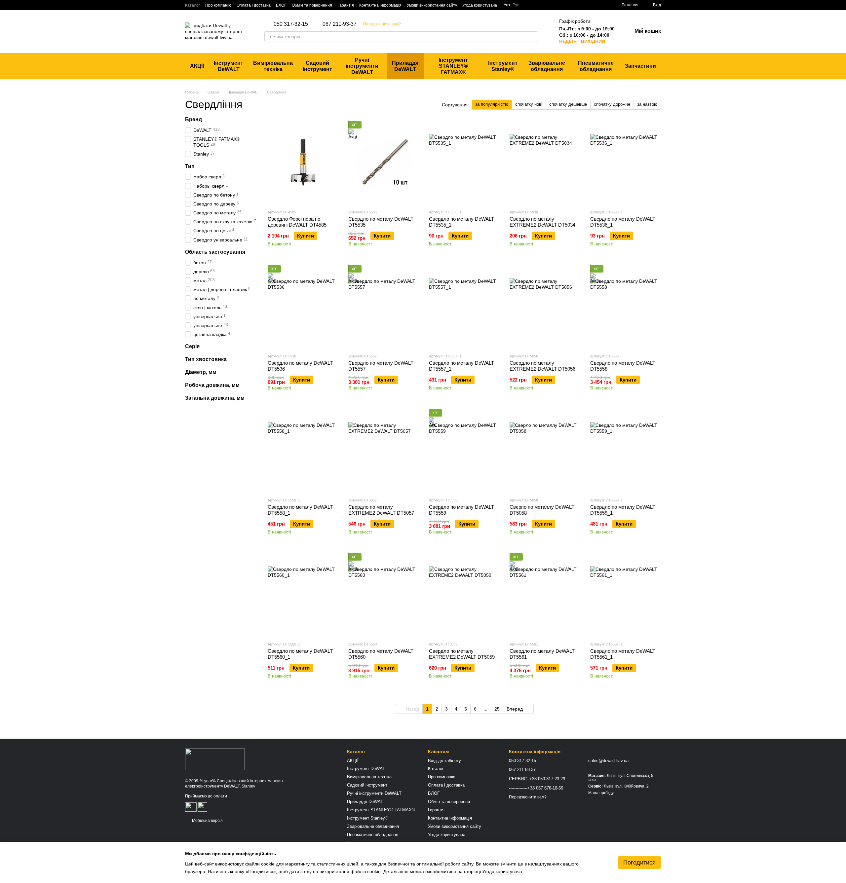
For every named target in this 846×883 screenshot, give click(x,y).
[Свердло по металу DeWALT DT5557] (383, 306)
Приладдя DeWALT (405, 66)
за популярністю (491, 104)
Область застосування (215, 252)
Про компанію (218, 5)
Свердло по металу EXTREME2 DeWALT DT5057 (381, 510)
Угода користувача (479, 5)
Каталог (192, 5)
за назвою (647, 104)
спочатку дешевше (568, 104)
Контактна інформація (380, 5)
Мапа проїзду (601, 793)
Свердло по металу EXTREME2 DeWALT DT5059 (462, 654)
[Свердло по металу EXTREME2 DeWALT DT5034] (545, 162)
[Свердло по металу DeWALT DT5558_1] (303, 450)
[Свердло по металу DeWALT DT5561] (545, 594)
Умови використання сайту (432, 5)
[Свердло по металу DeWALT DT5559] (464, 450)
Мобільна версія (207, 820)
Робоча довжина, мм (212, 385)
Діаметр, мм (200, 372)
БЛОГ (281, 5)
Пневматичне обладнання (596, 66)
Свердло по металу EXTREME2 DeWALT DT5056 (542, 366)
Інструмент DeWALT (228, 66)
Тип (190, 166)
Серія (192, 346)
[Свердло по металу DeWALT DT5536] (303, 306)
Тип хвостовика (206, 359)
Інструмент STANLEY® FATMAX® (453, 66)
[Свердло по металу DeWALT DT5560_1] (303, 594)
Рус (516, 5)
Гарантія (345, 5)
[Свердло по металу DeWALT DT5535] (383, 162)
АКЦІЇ (197, 66)
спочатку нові (528, 104)
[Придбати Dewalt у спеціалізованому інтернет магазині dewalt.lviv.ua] (215, 759)
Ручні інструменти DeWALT (362, 66)
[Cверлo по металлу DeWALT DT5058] (545, 450)
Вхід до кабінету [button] (444, 760)
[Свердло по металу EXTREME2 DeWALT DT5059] (464, 594)
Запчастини (640, 66)
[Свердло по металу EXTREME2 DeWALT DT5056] (545, 306)
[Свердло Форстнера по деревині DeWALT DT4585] (303, 162)
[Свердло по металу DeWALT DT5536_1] (625, 162)
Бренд (193, 119)
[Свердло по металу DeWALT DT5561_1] (625, 594)
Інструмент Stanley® (503, 66)
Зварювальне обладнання (546, 66)
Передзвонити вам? (382, 24)
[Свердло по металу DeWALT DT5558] (625, 306)
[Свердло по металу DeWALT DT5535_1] (464, 162)
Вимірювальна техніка (273, 66)
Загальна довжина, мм (215, 397)
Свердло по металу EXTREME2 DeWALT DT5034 (542, 222)
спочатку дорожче (612, 104)
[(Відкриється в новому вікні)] (191, 806)
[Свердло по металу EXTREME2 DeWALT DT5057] (383, 450)
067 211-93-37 (340, 24)
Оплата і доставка (254, 5)
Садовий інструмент (317, 66)
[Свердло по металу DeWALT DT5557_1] (464, 306)
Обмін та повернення (312, 5)
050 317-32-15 (291, 24)
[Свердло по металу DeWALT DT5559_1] (625, 450)
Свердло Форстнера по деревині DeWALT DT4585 (297, 222)
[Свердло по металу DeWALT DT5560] (383, 594)
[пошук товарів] (532, 36)
